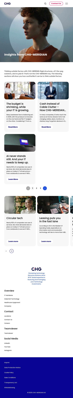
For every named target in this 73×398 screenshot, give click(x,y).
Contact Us (8, 320)
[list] (36, 188)
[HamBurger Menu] (66, 3)
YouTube (7, 347)
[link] (32, 188)
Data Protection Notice (12, 368)
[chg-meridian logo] (22, 4)
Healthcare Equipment (12, 302)
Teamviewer (8, 333)
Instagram (8, 350)
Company (7, 306)
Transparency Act (10, 383)
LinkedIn (7, 343)
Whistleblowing (9, 388)
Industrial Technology (11, 299)
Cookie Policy (9, 373)
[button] (28, 188)
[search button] (45, 3)
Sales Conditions (10, 378)
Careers (7, 323)
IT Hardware (8, 295)
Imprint (6, 363)
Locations (7, 316)
